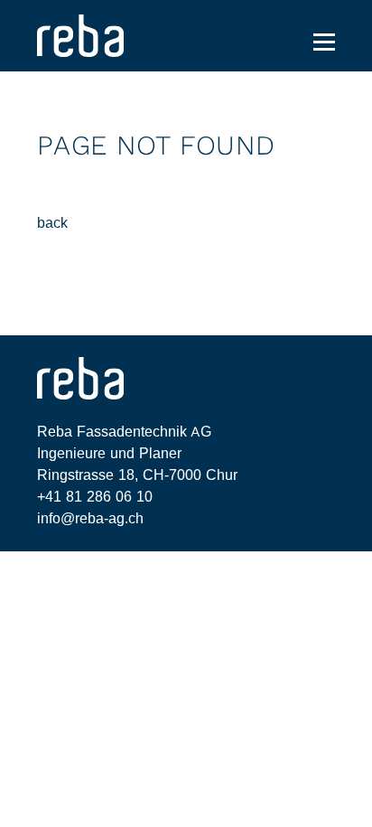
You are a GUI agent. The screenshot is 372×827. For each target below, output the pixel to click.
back (52, 222)
